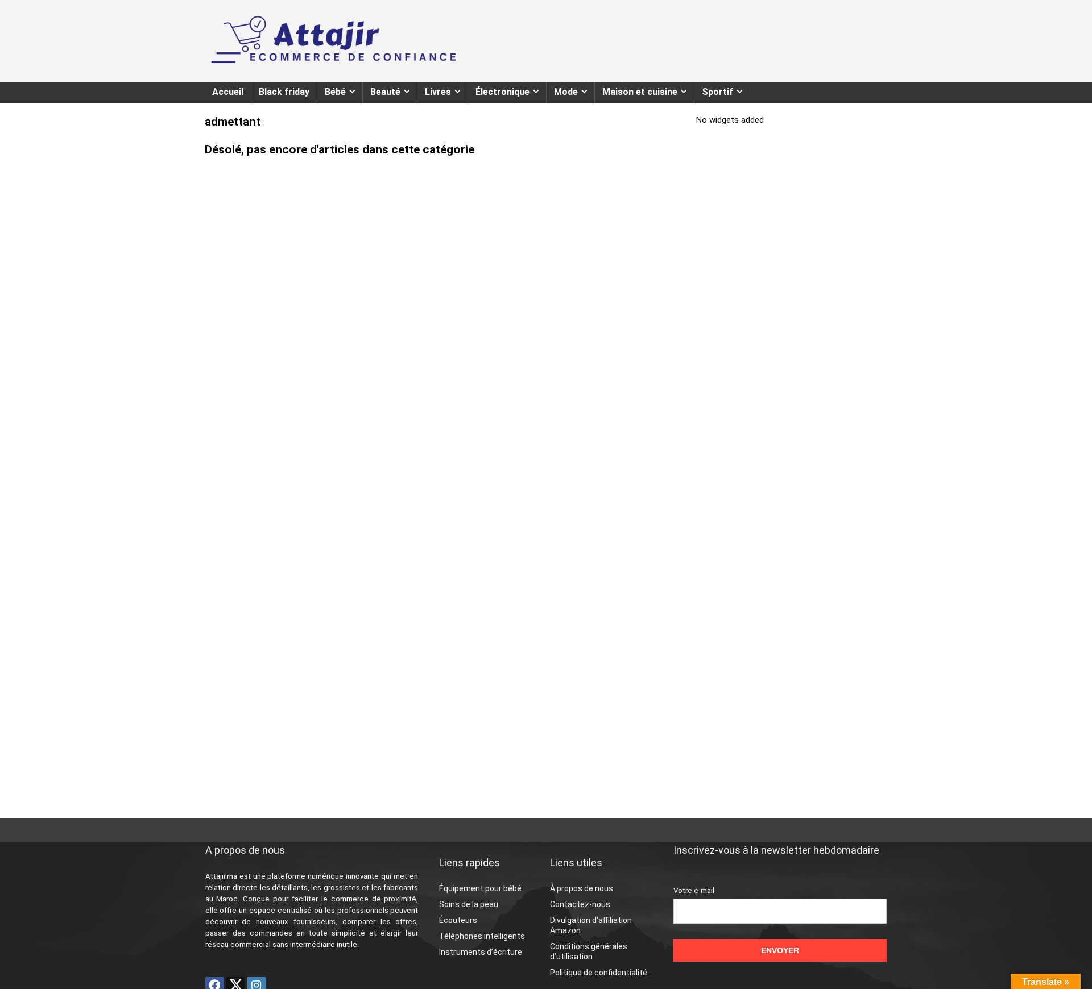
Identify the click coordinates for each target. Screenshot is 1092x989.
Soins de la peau (468, 904)
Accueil (227, 91)
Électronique (502, 91)
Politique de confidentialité (598, 972)
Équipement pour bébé (480, 888)
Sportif (717, 91)
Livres (438, 91)
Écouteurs (458, 920)
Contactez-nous (580, 904)
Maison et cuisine (639, 91)
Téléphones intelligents (482, 936)
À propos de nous (581, 888)
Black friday (284, 91)
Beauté (385, 91)
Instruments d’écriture (480, 952)
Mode (566, 91)
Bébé (335, 91)
